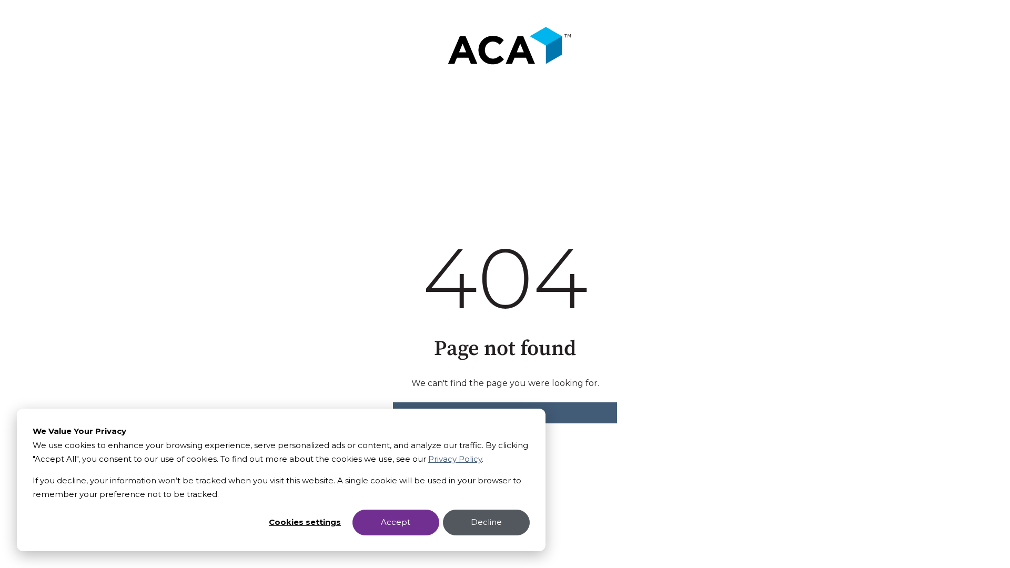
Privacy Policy (455, 459)
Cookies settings (305, 522)
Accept (395, 522)
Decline (486, 522)
